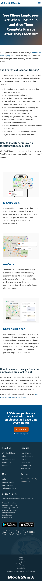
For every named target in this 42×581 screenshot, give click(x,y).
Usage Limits (21, 568)
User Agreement (21, 564)
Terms (21, 560)
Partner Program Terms (21, 562)
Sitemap (32, 571)
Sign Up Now (21, 429)
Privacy (21, 558)
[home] (18, 3)
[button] (39, 3)
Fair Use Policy (21, 566)
